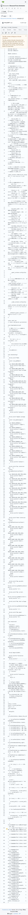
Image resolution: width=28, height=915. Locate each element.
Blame (15, 29)
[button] (10, 16)
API (20, 913)
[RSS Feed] (2, 8)
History (20, 29)
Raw (4, 29)
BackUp (15, 18)
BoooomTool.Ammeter (17, 6)
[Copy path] (22, 18)
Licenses (15, 913)
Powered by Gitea (6, 909)
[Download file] (3, 33)
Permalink (9, 29)
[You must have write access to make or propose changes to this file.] (15, 33)
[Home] (3, 2)
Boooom (6, 6)
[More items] (26, 11)
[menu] (9, 913)
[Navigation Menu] (25, 2)
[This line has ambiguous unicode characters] (7, 828)
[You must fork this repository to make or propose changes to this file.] (12, 33)
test (11, 22)
